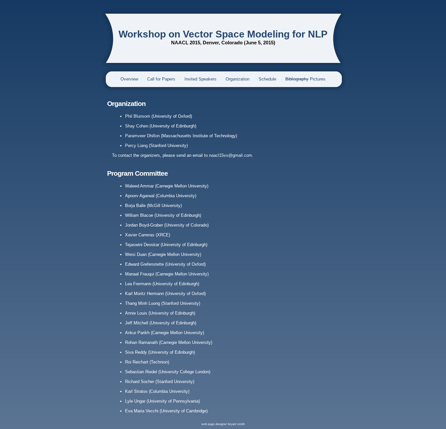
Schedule (267, 79)
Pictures (305, 79)
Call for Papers (161, 79)
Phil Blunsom (137, 116)
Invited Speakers (200, 79)
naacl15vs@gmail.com (230, 155)
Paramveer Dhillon (142, 135)
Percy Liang (136, 145)
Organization (237, 79)
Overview (129, 79)
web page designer (214, 424)
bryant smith (236, 424)
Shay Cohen (136, 126)
